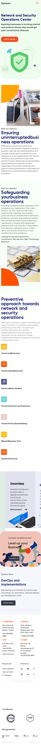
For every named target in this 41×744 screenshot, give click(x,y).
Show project (16, 510)
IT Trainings (6, 675)
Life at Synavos (8, 669)
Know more (8, 603)
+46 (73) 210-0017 (27, 655)
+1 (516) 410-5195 (27, 636)
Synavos (5, 3)
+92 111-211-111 (8, 654)
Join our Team (7, 672)
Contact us (13, 558)
